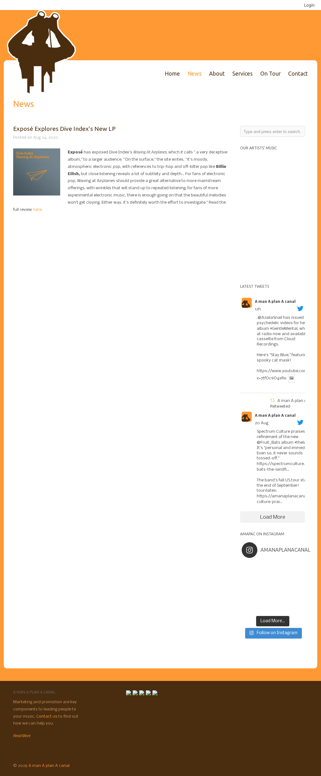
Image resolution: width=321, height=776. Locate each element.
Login (309, 5)
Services (242, 74)
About (217, 74)
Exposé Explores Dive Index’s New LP (64, 128)
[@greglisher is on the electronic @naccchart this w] (296, 567)
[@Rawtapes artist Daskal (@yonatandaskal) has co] (265, 577)
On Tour (270, 74)
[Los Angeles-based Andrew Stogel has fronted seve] (280, 567)
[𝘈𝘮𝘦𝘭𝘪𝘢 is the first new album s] (296, 577)
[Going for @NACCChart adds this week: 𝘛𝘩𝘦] (280, 597)
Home (172, 74)
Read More (21, 735)
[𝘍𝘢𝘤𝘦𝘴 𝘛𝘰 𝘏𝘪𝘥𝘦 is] (265, 567)
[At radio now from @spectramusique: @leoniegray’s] (296, 597)
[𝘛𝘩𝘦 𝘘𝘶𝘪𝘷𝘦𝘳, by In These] (249, 587)
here (37, 210)
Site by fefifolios (298, 765)
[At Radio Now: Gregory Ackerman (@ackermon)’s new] (296, 587)
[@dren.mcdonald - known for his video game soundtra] (280, 587)
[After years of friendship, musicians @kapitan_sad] (280, 607)
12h (258, 309)
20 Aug (261, 423)
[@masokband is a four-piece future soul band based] (280, 577)
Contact (298, 74)
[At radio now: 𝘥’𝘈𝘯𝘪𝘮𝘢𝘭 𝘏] (265, 587)
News (194, 74)
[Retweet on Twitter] (272, 401)
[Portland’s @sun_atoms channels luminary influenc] (249, 567)
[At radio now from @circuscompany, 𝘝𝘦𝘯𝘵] (265, 607)
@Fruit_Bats (268, 443)
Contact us (47, 716)
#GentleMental (283, 329)
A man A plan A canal (275, 302)
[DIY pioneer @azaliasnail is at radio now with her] (249, 607)
